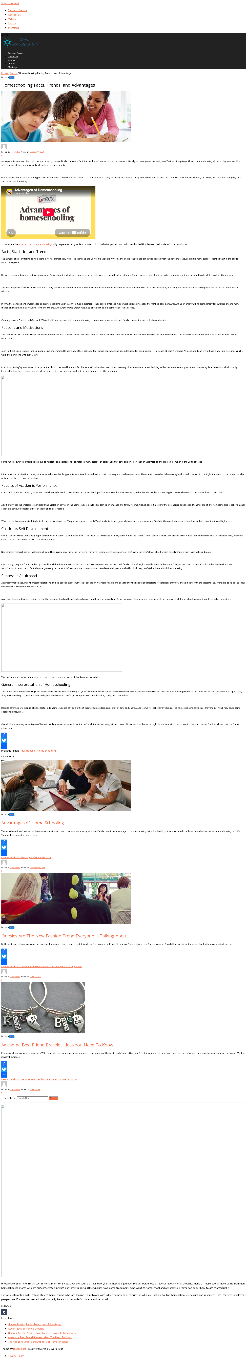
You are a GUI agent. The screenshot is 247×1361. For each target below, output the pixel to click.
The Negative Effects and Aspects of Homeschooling (38, 1342)
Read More (26, 858)
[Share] (123, 746)
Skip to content (10, 3)
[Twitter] (123, 740)
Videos (12, 19)
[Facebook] (123, 735)
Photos (12, 24)
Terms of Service (17, 10)
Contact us (14, 15)
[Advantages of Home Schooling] (66, 810)
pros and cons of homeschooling (34, 244)
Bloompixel (19, 1349)
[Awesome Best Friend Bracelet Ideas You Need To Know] (43, 1032)
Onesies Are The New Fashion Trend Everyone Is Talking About (64, 936)
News (13, 73)
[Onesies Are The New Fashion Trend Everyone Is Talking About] (66, 923)
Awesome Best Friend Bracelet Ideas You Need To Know (57, 1045)
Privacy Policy (16, 1356)
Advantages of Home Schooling (38, 751)
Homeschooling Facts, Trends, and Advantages (34, 1324)
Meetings (13, 28)
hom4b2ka (15, 152)
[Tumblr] (123, 1312)
